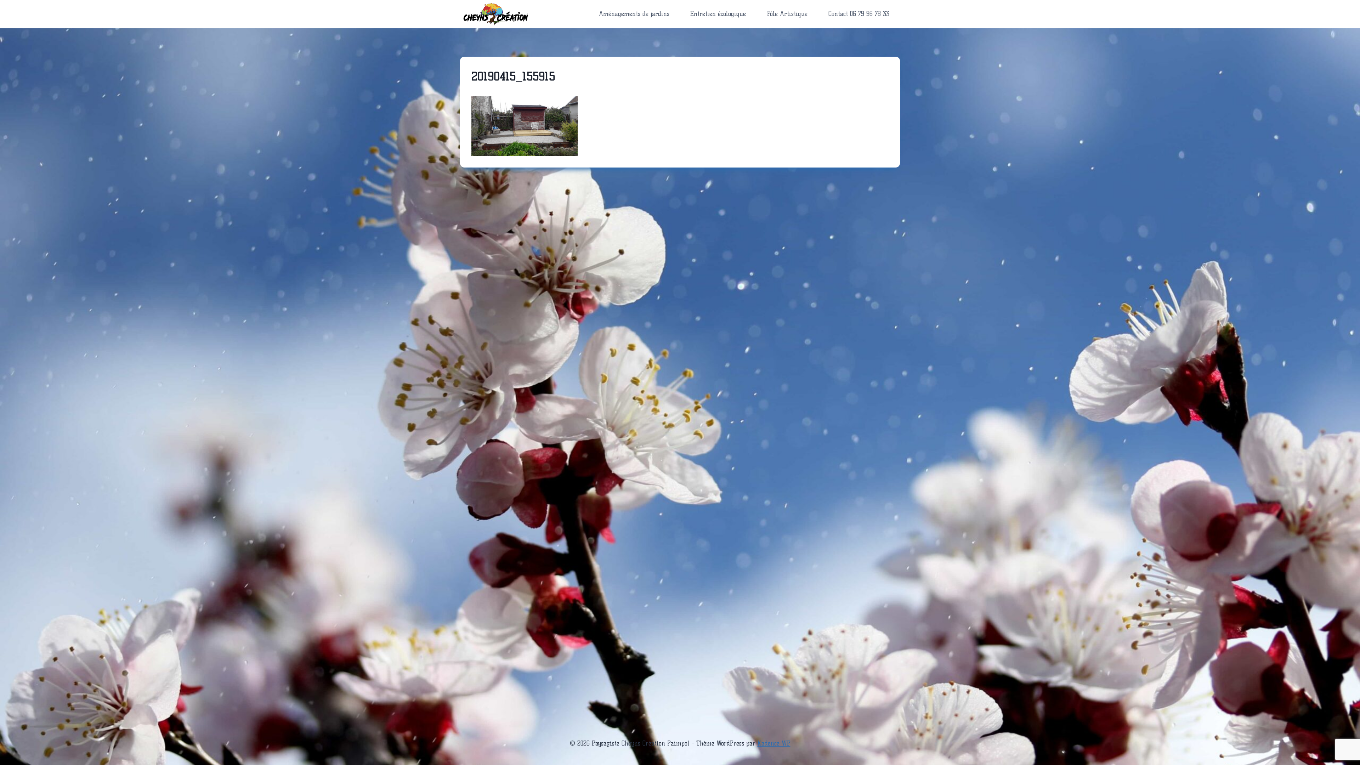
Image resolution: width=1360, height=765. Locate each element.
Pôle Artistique (787, 13)
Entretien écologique (718, 13)
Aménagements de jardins (634, 13)
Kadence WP (774, 743)
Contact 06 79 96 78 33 (858, 13)
